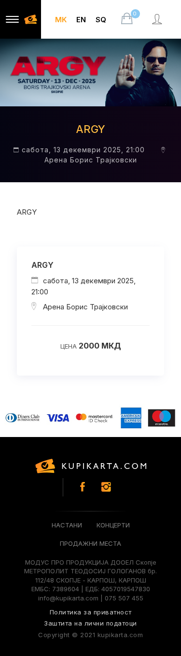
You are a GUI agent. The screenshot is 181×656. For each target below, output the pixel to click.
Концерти (113, 525)
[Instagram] (106, 487)
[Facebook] (82, 487)
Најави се (158, 29)
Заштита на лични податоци (90, 623)
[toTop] (159, 629)
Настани (67, 525)
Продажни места (90, 543)
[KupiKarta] (90, 466)
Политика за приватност (91, 612)
